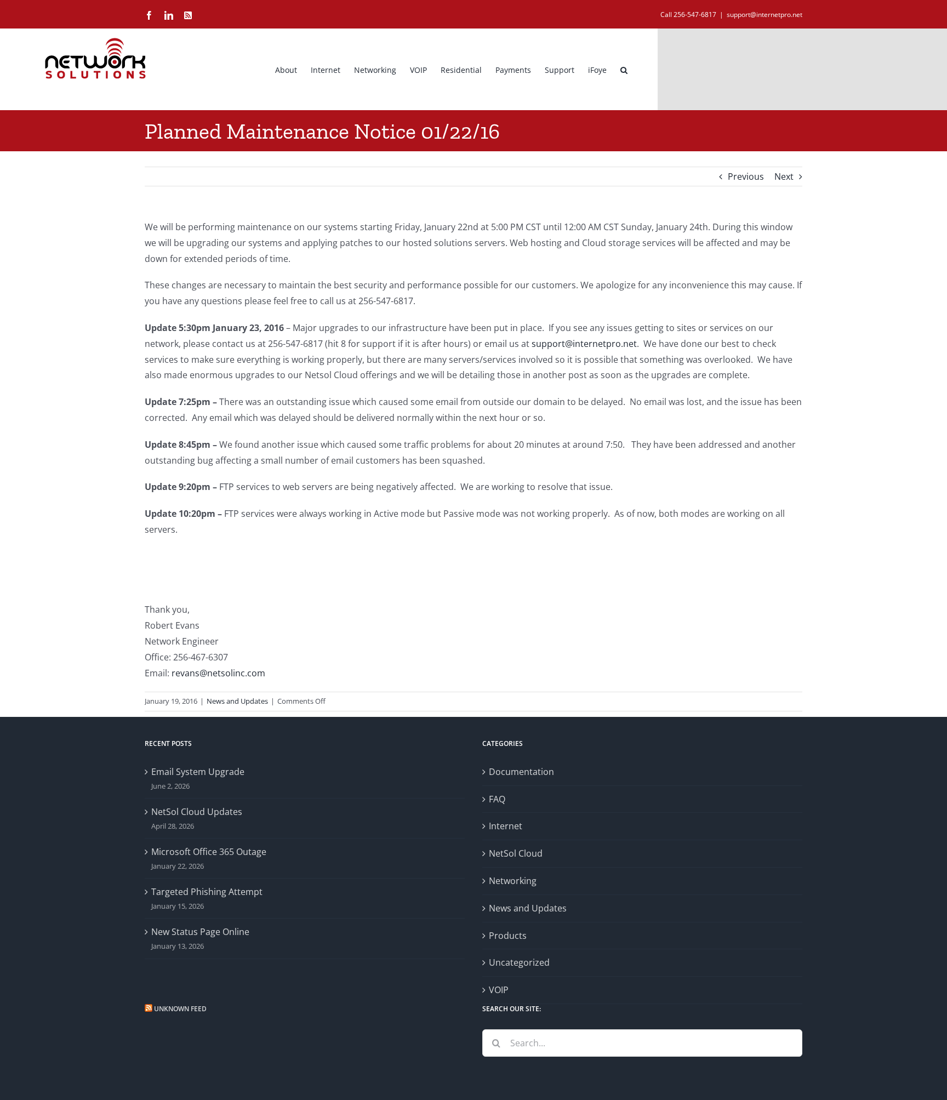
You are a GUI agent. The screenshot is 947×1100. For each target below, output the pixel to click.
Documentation (521, 772)
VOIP (499, 990)
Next (784, 176)
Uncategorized (519, 962)
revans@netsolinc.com (218, 673)
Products (508, 936)
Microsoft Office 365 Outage (208, 852)
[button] (623, 69)
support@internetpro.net (764, 14)
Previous (746, 176)
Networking (513, 881)
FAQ (497, 799)
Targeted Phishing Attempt (207, 892)
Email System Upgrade (197, 772)
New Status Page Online (200, 932)
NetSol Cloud (516, 853)
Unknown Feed (180, 1008)
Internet (505, 826)
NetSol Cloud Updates (196, 812)
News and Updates (237, 701)
